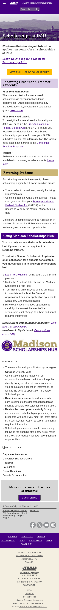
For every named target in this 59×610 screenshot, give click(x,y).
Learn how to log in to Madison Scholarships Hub (23, 60)
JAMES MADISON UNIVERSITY (33, 607)
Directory (27, 537)
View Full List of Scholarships (29, 72)
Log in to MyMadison (16, 274)
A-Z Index (12, 537)
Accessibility (8, 540)
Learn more (16, 110)
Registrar (8, 462)
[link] (33, 527)
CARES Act (29, 594)
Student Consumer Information (30, 600)
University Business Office (17, 458)
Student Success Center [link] (15, 510)
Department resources (15, 454)
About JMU (29, 562)
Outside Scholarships (15, 475)
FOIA (29, 590)
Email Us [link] (34, 510)
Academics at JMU (29, 559)
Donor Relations (12, 471)
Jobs (22, 540)
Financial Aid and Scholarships (29, 556)
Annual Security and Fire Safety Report (29, 603)
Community (26, 544)
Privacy (41, 537)
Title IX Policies (29, 597)
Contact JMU (29, 585)
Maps (49, 540)
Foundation (9, 467)
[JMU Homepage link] (29, 575)
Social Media (35, 540)
